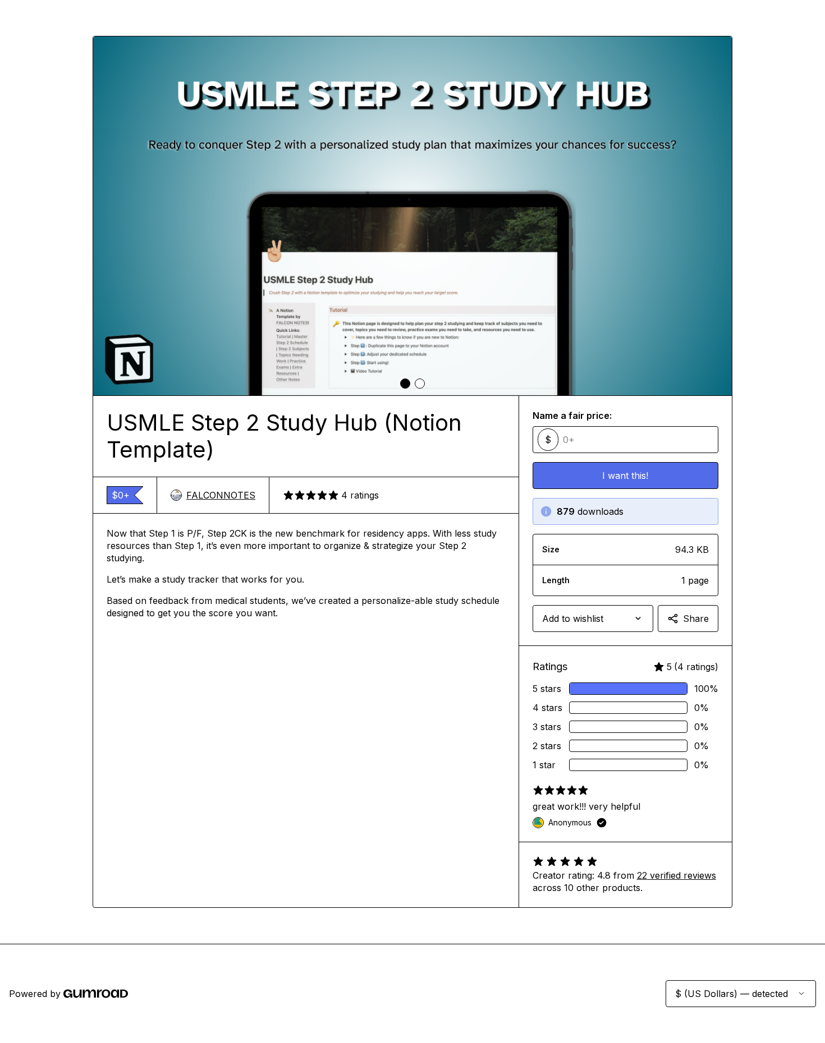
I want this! (625, 475)
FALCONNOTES (220, 495)
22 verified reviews (676, 875)
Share (696, 618)
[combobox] (593, 618)
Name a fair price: (572, 415)
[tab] (405, 384)
